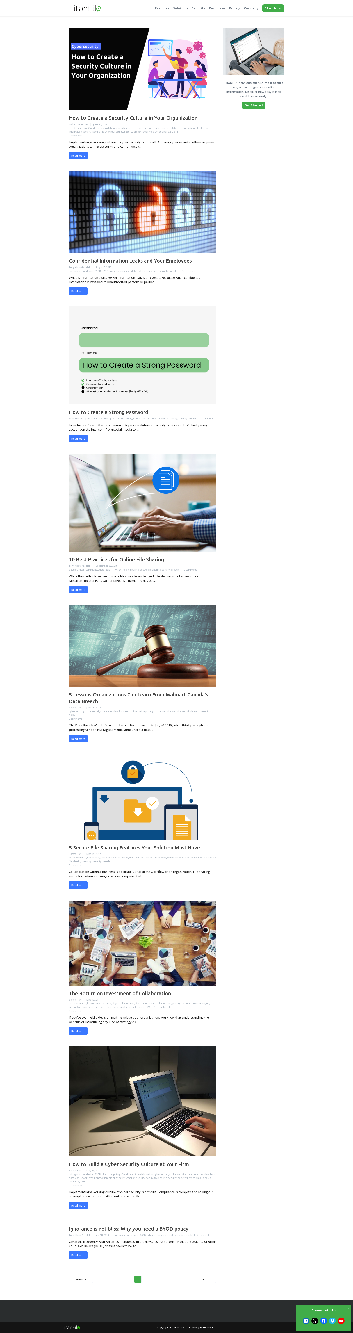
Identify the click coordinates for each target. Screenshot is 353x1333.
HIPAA (114, 569)
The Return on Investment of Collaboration (120, 993)
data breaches (162, 128)
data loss (176, 128)
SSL (155, 1007)
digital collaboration (123, 1003)
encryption (189, 128)
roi (207, 1003)
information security (80, 131)
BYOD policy (108, 271)
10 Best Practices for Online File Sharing (116, 559)
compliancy (92, 569)
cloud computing (78, 128)
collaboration (112, 128)
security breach (133, 131)
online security (163, 711)
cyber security (129, 128)
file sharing (202, 128)
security (118, 131)
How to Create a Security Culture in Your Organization (133, 118)
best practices (77, 569)
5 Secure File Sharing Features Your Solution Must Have (134, 847)
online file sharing (129, 569)
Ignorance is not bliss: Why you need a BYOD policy (128, 1229)
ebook (84, 1177)
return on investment (193, 1003)
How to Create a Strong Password (108, 412)
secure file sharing (102, 131)
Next (204, 1279)
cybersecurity (145, 128)
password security (167, 418)
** (114, 418)
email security (124, 418)
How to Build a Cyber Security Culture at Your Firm (129, 1164)
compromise (123, 271)
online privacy (146, 711)
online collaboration (178, 857)
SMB (172, 131)
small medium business (156, 131)
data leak (104, 569)
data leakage (138, 271)
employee (152, 271)
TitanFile (162, 1007)
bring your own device (81, 271)
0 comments (75, 135)
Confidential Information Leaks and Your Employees (130, 260)
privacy (176, 1003)
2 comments (203, 1235)
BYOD (98, 271)
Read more (78, 155)
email (92, 1177)
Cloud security (96, 128)
